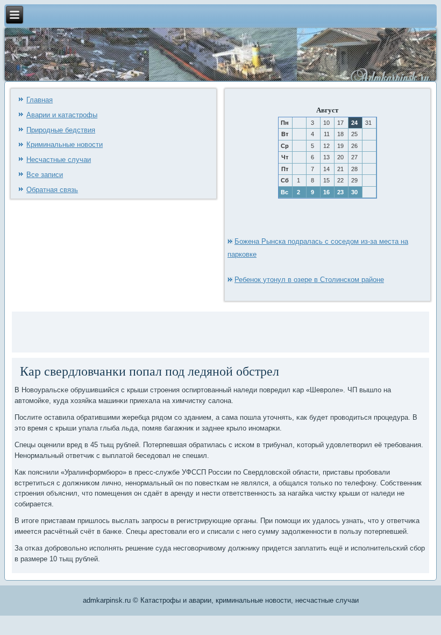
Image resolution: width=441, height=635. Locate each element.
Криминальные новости (64, 144)
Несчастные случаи (58, 160)
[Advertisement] (140, 330)
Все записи (44, 175)
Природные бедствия (60, 130)
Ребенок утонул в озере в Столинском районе (309, 280)
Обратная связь (52, 190)
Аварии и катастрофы (61, 115)
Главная (39, 100)
